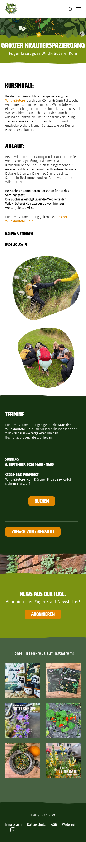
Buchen (42, 501)
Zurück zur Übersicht (32, 531)
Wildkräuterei (15, 100)
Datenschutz (36, 824)
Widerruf (68, 824)
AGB (54, 824)
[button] (78, 9)
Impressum (13, 824)
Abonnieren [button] (43, 614)
